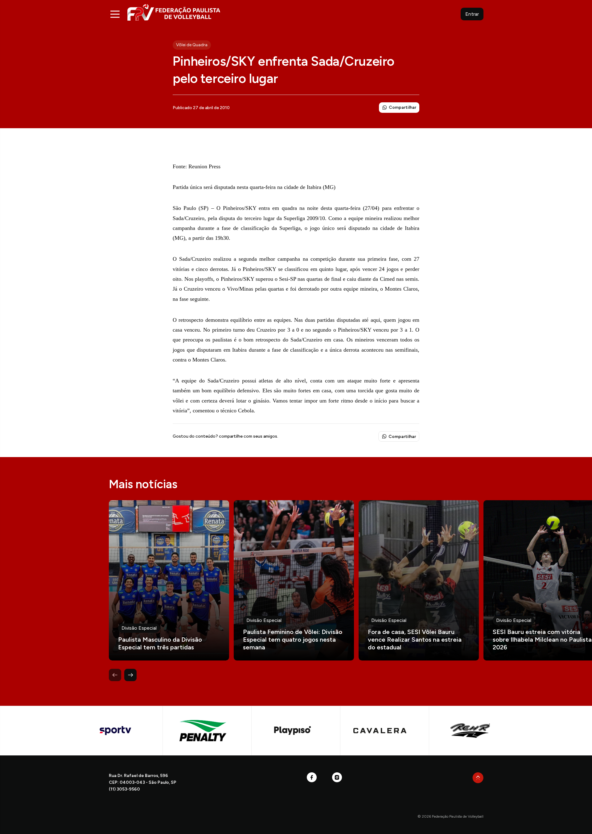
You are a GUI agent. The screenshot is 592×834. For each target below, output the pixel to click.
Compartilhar (402, 107)
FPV (173, 12)
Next (130, 675)
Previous (115, 675)
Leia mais (169, 580)
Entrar (472, 14)
